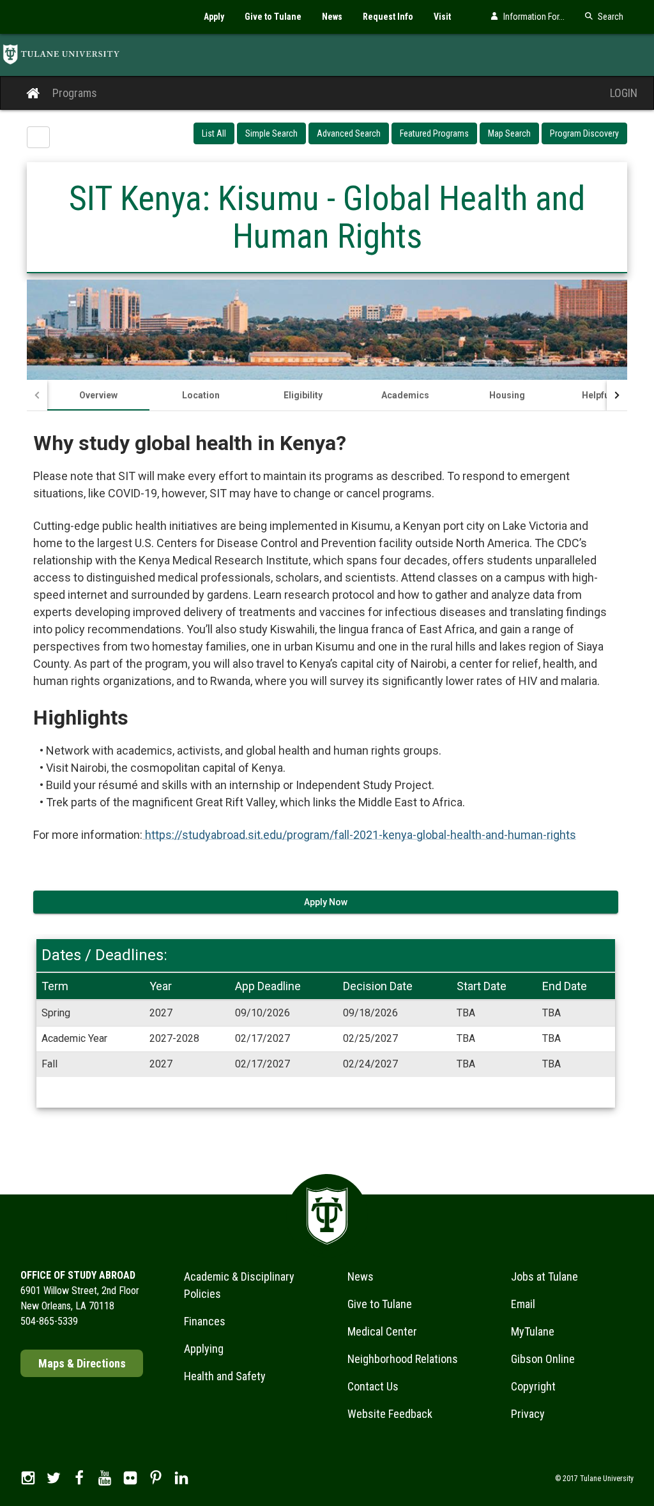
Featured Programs (434, 133)
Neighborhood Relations (402, 1359)
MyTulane (532, 1331)
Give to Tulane (273, 16)
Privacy (528, 1413)
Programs (74, 93)
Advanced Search (349, 133)
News (332, 16)
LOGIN (623, 93)
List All (214, 133)
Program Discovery (584, 133)
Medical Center (382, 1331)
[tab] (98, 395)
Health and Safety (225, 1376)
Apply (214, 16)
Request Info (388, 16)
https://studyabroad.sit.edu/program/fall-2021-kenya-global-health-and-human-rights (359, 834)
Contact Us (373, 1386)
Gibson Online (543, 1359)
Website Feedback (389, 1413)
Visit (442, 16)
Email (523, 1304)
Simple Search (271, 133)
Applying (204, 1348)
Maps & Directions (82, 1363)
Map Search (509, 133)
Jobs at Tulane (544, 1276)
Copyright (533, 1386)
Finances (204, 1321)
